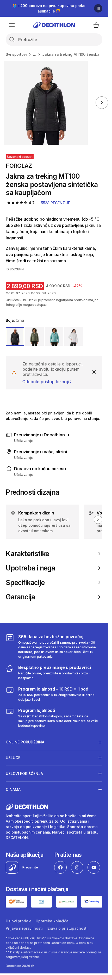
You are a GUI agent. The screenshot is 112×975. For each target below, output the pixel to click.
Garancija (20, 597)
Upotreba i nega (30, 568)
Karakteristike (27, 554)
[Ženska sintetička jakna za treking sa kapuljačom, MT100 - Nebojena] (46, 103)
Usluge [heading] (13, 757)
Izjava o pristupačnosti (67, 928)
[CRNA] (15, 336)
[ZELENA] (34, 336)
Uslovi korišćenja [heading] (24, 773)
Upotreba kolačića (52, 921)
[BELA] (73, 336)
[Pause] (98, 8)
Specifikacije (25, 583)
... (34, 54)
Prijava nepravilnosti (24, 928)
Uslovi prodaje (19, 921)
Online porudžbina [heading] (25, 742)
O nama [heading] (13, 789)
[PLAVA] (54, 336)
